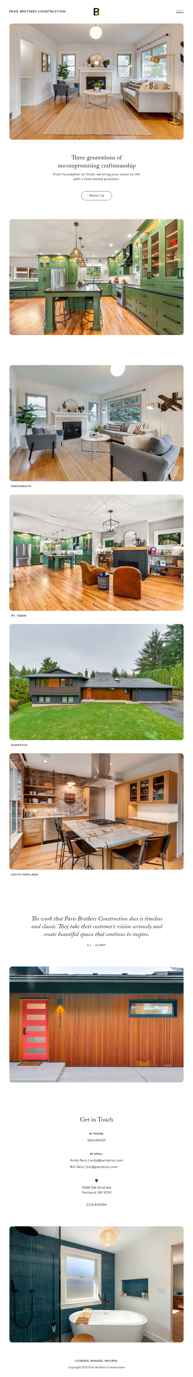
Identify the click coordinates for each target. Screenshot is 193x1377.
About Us (96, 195)
